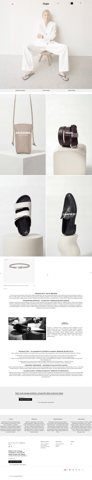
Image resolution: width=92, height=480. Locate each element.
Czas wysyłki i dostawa (45, 446)
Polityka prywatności (60, 444)
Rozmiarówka (43, 447)
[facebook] (11, 446)
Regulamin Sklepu (44, 402)
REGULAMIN (58, 445)
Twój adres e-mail (21, 397)
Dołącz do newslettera (25, 399)
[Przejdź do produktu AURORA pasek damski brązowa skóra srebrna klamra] (19, 271)
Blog (71, 444)
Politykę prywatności (51, 402)
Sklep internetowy (15, 476)
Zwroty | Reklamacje (45, 444)
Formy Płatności (44, 445)
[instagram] (9, 446)
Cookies (57, 446)
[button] (9, 4)
